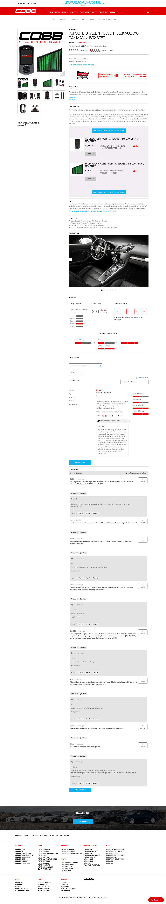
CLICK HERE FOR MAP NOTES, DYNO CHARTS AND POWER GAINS (93, 211)
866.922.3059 (31, 3)
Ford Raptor (43, 857)
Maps (65, 12)
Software (85, 12)
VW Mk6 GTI (88, 849)
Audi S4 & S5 (88, 859)
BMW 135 (109, 863)
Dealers (74, 12)
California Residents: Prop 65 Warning (81, 65)
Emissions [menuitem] (63, 19)
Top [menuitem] (54, 19)
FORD (40, 846)
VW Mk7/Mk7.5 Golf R (92, 855)
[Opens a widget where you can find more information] (156, 900)
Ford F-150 (42, 855)
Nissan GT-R (111, 857)
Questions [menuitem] (112, 19)
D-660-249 (72, 100)
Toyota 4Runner (67, 865)
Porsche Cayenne (68, 851)
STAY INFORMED (83, 821)
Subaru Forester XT (23, 853)
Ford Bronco (43, 863)
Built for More (44, 869)
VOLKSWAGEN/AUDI (90, 846)
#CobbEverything (22, 890)
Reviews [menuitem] (102, 19)
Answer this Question (78, 493)
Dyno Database (21, 889)
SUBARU (18, 846)
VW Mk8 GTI (88, 853)
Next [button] (146, 259)
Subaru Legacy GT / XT (24, 855)
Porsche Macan (67, 849)
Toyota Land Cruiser (69, 862)
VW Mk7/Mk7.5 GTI (90, 851)
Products (55, 12)
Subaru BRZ (20, 859)
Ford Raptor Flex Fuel (47, 859)
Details (91, 154)
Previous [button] (70, 259)
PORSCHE (64, 846)
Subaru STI (19, 851)
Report (95, 513)
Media (113, 12)
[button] (142, 480)
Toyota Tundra (67, 868)
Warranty (65, 887)
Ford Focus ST (44, 849)
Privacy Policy (44, 886)
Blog (94, 12)
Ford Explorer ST (45, 867)
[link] (79, 50)
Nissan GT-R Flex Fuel (115, 859)
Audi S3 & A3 (88, 861)
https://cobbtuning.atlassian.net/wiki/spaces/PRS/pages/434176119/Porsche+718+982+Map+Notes (103, 773)
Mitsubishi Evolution (115, 855)
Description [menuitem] (74, 19)
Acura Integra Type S (115, 849)
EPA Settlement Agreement (44, 883)
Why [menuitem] (83, 19)
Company (19, 883)
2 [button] (104, 290)
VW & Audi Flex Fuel (92, 865)
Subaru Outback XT (23, 857)
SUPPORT (21, 3)
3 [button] (107, 290)
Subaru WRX (20, 849)
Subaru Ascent (21, 861)
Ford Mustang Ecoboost (48, 853)
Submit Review (80, 462)
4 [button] (110, 290)
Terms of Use (43, 888)
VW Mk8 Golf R (89, 857)
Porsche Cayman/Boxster (71, 853)
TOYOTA (63, 859)
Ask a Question (80, 790)
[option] (41, 52)
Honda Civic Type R (114, 851)
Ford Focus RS (44, 865)
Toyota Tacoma (67, 866)
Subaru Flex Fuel (22, 863)
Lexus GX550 (66, 870)
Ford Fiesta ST (44, 851)
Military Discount (68, 889)
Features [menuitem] (92, 19)
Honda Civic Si (112, 853)
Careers (18, 885)
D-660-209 (72, 97)
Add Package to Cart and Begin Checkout (108, 131)
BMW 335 (109, 861)
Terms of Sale (44, 890)
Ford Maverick (44, 861)
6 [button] (115, 290)
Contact (64, 883)
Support (103, 12)
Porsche (21, 125)
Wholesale (65, 890)
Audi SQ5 (87, 863)
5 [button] (112, 290)
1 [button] (102, 290)
